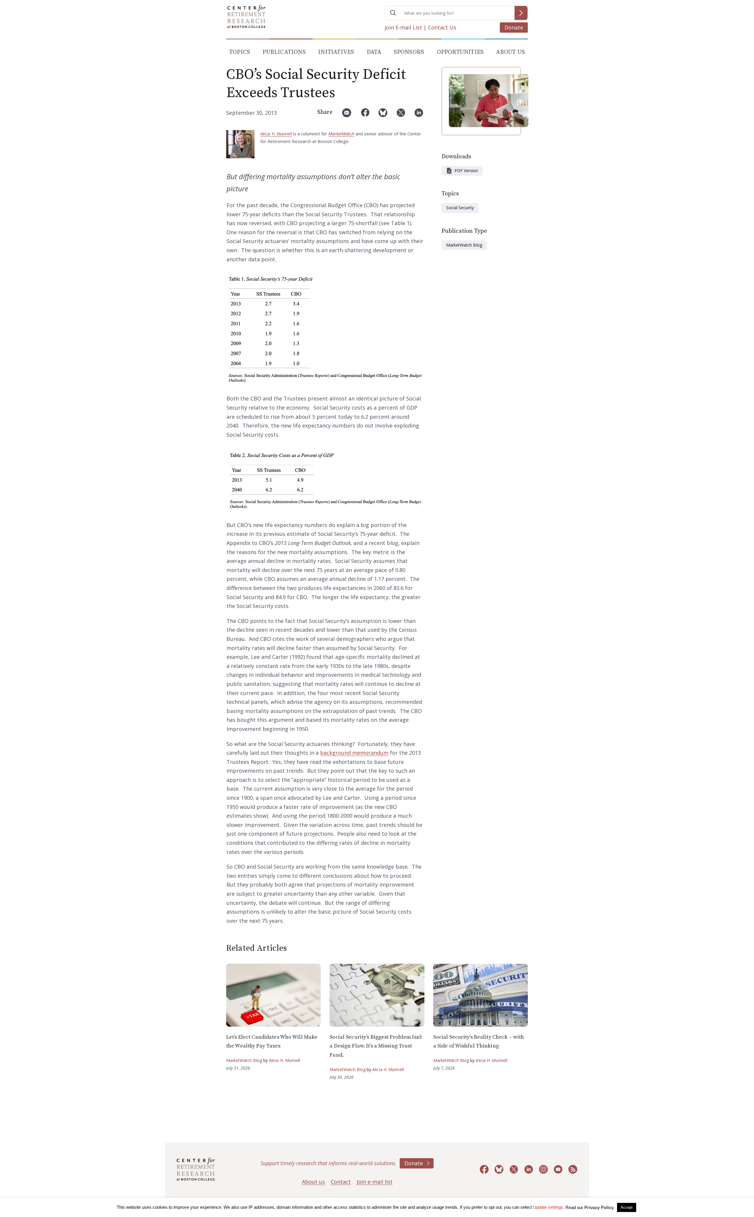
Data (374, 52)
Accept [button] (627, 1207)
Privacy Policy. (599, 1207)
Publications (283, 52)
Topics (239, 52)
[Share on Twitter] (401, 115)
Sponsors (409, 52)
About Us (510, 52)
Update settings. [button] (548, 1207)
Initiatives (336, 52)
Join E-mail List (403, 27)
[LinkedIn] (418, 115)
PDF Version (466, 170)
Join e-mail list (375, 1181)
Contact (341, 1181)
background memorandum (354, 752)
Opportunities (460, 52)
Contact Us (442, 27)
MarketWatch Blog (464, 245)
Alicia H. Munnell (276, 134)
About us (313, 1181)
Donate (514, 27)
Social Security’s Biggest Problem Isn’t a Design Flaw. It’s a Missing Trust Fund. (376, 1046)
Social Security (460, 207)
